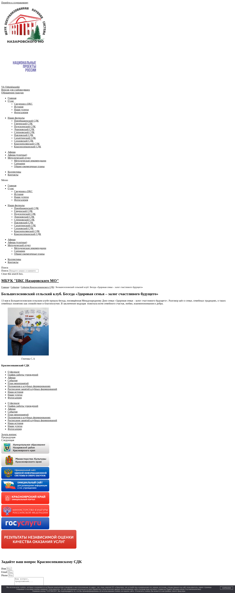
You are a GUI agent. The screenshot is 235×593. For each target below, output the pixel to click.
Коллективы (14, 171)
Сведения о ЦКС (23, 103)
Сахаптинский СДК (25, 138)
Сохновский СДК (23, 141)
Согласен (226, 588)
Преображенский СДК (26, 120)
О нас (11, 101)
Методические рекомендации (30, 160)
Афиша (12, 152)
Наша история (15, 392)
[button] (117, 180)
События (12, 380)
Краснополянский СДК (27, 143)
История (18, 106)
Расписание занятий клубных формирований (32, 389)
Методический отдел (19, 157)
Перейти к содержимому (14, 2)
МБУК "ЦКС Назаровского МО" (30, 281)
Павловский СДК (23, 135)
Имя (4, 568)
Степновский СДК (24, 132)
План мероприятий (18, 383)
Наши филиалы (16, 118)
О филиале (14, 371)
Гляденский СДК (23, 123)
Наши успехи (21, 109)
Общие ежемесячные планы (29, 166)
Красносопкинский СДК (27, 146)
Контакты (13, 174)
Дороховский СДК (24, 129)
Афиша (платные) (17, 155)
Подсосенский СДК (25, 126)
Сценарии (19, 163)
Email (4, 572)
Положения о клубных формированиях (29, 386)
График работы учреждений (23, 374)
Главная (12, 98)
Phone (4, 575)
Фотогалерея (21, 112)
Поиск (4, 270)
